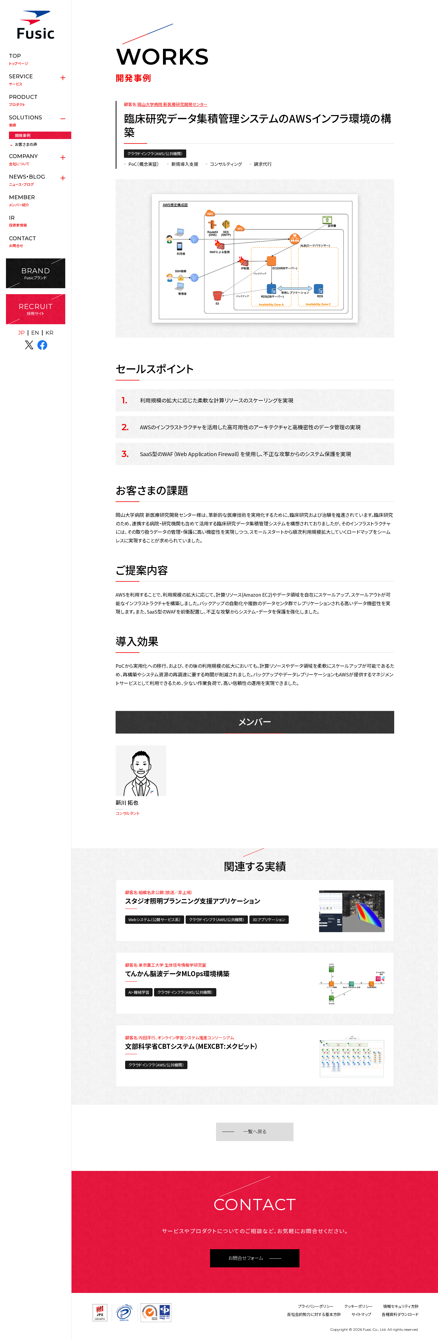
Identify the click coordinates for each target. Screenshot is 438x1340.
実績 (25, 120)
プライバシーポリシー (316, 1306)
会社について (23, 159)
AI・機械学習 (138, 992)
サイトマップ (361, 1314)
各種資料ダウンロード (400, 1314)
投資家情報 (18, 221)
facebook (42, 345)
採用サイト (35, 309)
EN (35, 333)
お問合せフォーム (245, 1258)
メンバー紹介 (22, 200)
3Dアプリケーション (269, 919)
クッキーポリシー (358, 1306)
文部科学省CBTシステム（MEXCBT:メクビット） (191, 1046)
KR (49, 333)
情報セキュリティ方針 (401, 1306)
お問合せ (22, 241)
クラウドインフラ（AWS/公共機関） (155, 153)
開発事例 (22, 135)
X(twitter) (29, 345)
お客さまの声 (26, 144)
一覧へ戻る (254, 1132)
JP (21, 333)
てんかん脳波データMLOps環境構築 (177, 973)
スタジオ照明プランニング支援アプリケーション (192, 900)
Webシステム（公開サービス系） (154, 919)
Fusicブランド (35, 273)
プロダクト (23, 100)
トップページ (18, 59)
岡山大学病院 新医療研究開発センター (172, 104)
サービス (21, 79)
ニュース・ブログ (27, 180)
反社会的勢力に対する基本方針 (314, 1314)
